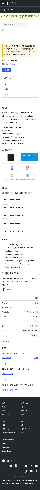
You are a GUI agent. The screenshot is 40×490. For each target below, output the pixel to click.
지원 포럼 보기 (7, 374)
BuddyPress (8, 451)
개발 (6, 95)
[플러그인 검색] (25, 24)
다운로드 (6, 70)
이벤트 (23, 425)
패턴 (23, 414)
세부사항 (7, 78)
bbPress (6, 447)
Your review (6, 357)
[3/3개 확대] (35, 166)
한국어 (9, 461)
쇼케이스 (24, 403)
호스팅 (4, 410)
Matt (5, 443)
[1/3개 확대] (16, 156)
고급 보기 (5, 341)
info (36, 331)
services (34, 335)
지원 (6, 100)
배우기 (4, 421)
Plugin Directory (7, 10)
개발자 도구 (6, 429)
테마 (23, 407)
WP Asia (11, 64)
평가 (6, 84)
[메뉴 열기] (36, 3)
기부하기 (25, 429)
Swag (24, 433)
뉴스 (4, 407)
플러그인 (24, 410)
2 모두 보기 (34, 326)
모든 (36, 357)
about (24, 331)
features (30, 331)
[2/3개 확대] (35, 156)
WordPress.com (9, 440)
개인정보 (5, 414)
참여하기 (24, 421)
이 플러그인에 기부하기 (11, 390)
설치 (6, 89)
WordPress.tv (8, 433)
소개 (4, 403)
